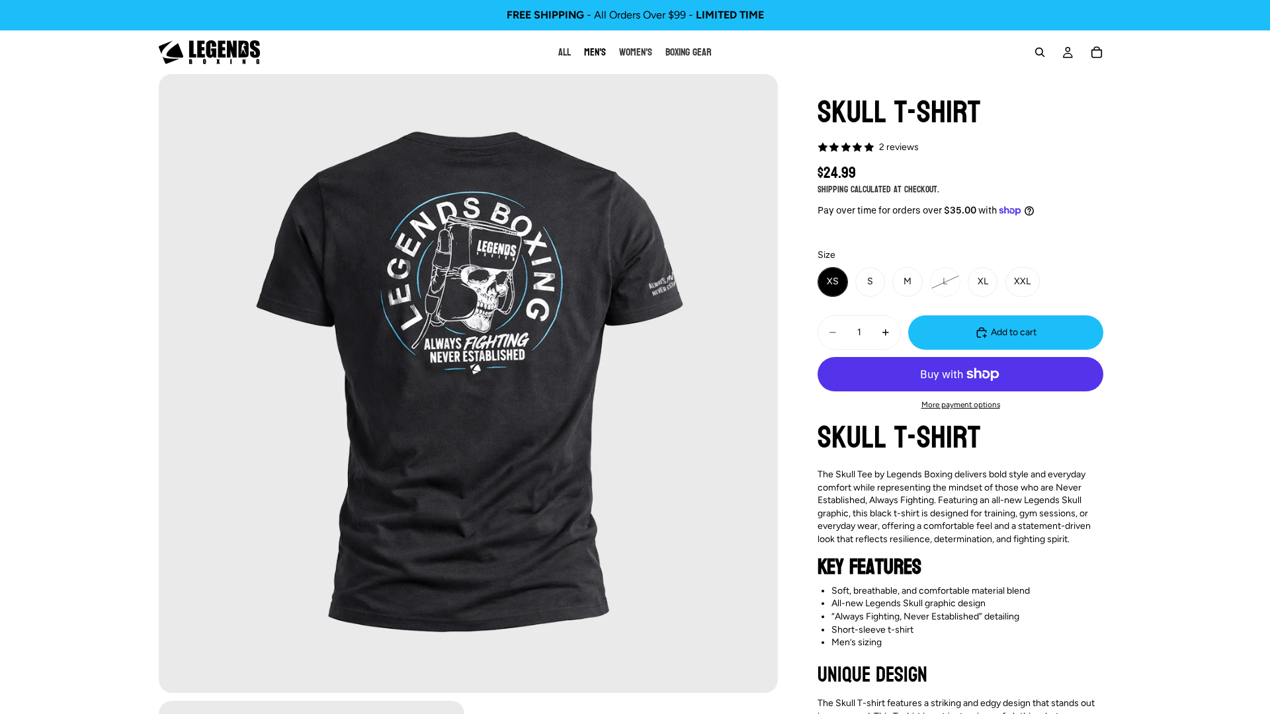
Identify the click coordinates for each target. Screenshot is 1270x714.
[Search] (1039, 52)
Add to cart (1014, 332)
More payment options (960, 404)
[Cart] (1096, 52)
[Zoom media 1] (468, 383)
